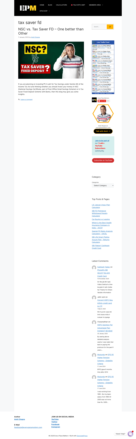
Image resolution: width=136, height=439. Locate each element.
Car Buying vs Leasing (101, 219)
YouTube (55, 419)
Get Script (97, 93)
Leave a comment (26, 99)
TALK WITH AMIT (79, 5)
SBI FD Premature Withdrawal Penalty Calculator (99, 213)
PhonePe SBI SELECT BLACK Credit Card (103, 273)
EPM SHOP (43, 11)
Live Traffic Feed (103, 42)
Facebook (55, 424)
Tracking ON (109, 93)
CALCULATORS (61, 5)
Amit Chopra (19, 419)
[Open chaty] (130, 434)
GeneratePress (82, 436)
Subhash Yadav (103, 267)
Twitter (54, 422)
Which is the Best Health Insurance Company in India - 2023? (102, 225)
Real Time (102, 93)
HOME (42, 5)
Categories (95, 182)
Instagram (55, 427)
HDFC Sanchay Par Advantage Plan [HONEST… (102, 47)
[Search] (110, 26)
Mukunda (101, 355)
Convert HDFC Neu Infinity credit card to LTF (105, 303)
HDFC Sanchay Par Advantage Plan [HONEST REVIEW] (105, 328)
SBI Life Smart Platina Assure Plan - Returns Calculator (100, 239)
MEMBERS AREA (95, 5)
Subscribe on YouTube (103, 160)
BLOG (50, 5)
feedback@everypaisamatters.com (28, 427)
